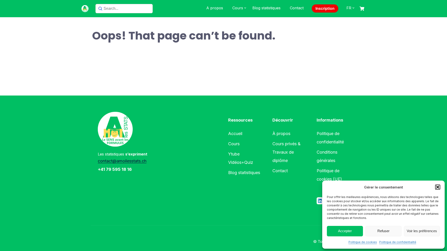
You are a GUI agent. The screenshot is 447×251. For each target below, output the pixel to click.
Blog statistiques (266, 8)
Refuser (383, 231)
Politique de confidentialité (397, 242)
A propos (214, 8)
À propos (281, 133)
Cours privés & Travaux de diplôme (286, 152)
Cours (237, 8)
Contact (297, 8)
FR (348, 8)
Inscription (325, 8)
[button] (437, 187)
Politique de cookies (363, 242)
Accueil (235, 133)
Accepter (345, 231)
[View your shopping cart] (362, 9)
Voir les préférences (422, 231)
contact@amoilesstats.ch (122, 161)
